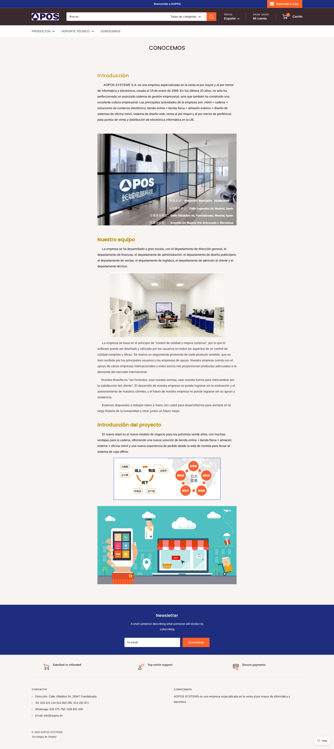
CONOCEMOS (110, 31)
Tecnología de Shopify (44, 736)
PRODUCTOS (41, 31)
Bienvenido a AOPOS (167, 3)
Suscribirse (196, 642)
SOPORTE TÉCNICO (75, 31)
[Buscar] (211, 16)
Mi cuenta (260, 18)
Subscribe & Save (287, 3)
